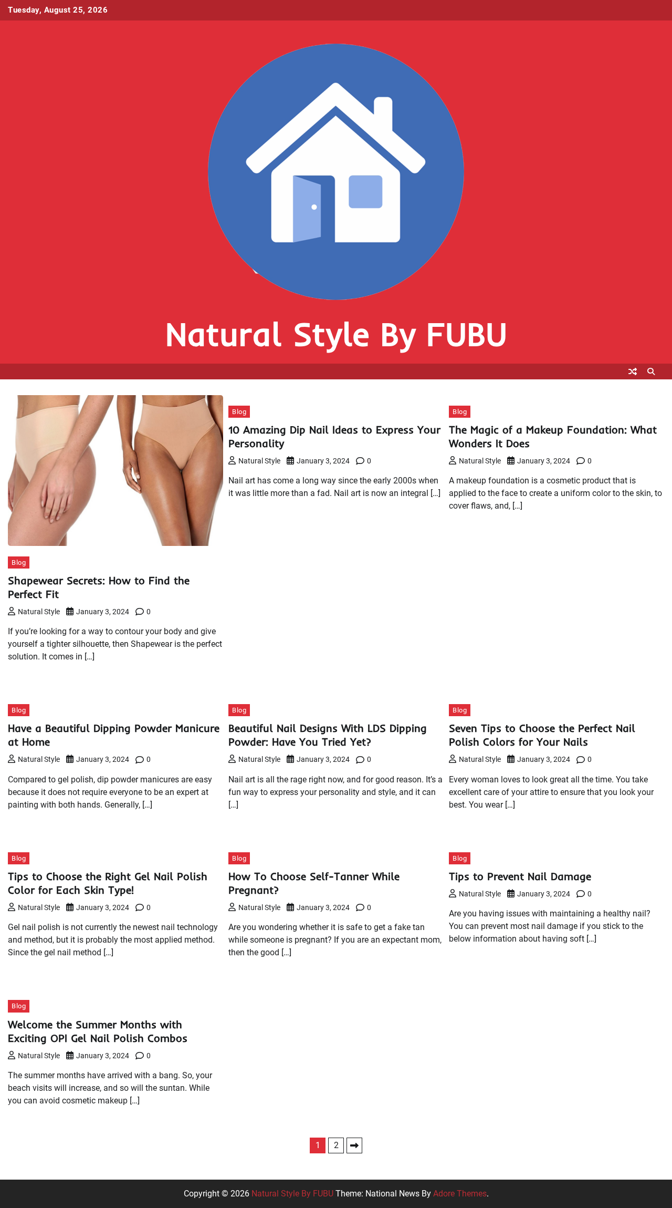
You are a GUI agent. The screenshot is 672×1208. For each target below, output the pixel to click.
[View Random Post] (632, 371)
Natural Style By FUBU (336, 334)
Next (354, 1145)
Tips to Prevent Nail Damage (520, 876)
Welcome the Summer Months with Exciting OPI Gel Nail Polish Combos (97, 1031)
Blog (19, 562)
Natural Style (39, 611)
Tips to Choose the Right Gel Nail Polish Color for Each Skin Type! (107, 883)
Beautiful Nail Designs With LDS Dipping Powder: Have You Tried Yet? (327, 734)
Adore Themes (460, 1194)
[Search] (651, 371)
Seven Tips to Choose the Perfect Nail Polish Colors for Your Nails (542, 734)
